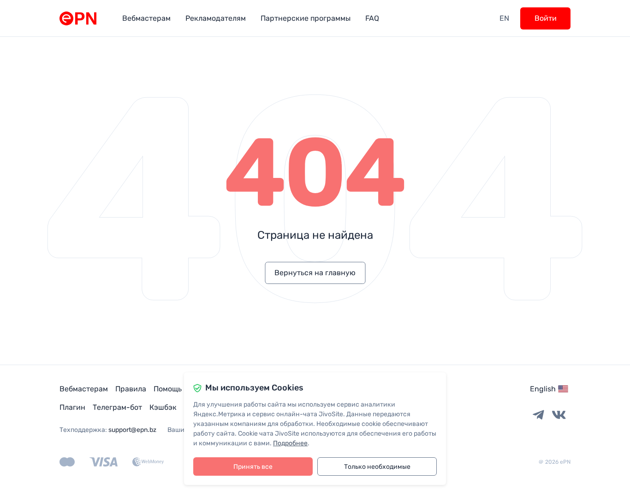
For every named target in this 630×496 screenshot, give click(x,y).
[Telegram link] (538, 415)
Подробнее (290, 443)
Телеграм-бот (117, 407)
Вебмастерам (83, 388)
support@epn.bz (132, 430)
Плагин (72, 407)
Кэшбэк (163, 407)
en (504, 18)
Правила (130, 388)
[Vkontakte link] (559, 415)
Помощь (168, 388)
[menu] (307, 18)
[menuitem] (146, 18)
